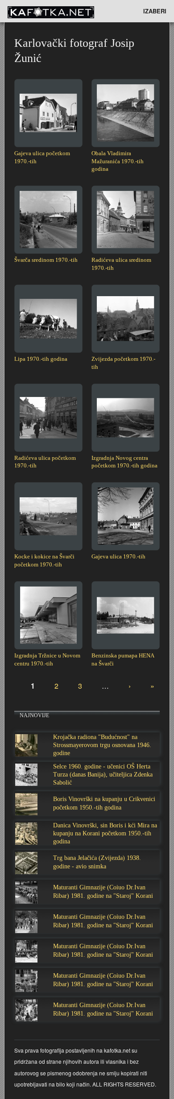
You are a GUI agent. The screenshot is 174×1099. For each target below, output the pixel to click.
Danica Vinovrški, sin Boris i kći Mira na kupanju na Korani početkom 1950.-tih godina (105, 833)
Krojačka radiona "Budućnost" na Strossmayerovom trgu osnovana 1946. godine (102, 745)
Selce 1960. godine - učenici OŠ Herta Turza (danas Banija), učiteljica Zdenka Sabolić (103, 774)
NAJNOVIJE (34, 715)
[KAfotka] (65, 11)
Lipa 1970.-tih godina (40, 358)
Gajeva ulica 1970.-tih (118, 556)
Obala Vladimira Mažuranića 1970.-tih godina (117, 161)
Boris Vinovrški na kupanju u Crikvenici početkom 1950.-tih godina (104, 803)
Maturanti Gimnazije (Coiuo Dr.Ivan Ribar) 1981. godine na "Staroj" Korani (103, 891)
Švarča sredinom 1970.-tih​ (46, 259)
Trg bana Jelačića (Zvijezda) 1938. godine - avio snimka (97, 862)
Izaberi (154, 11)
